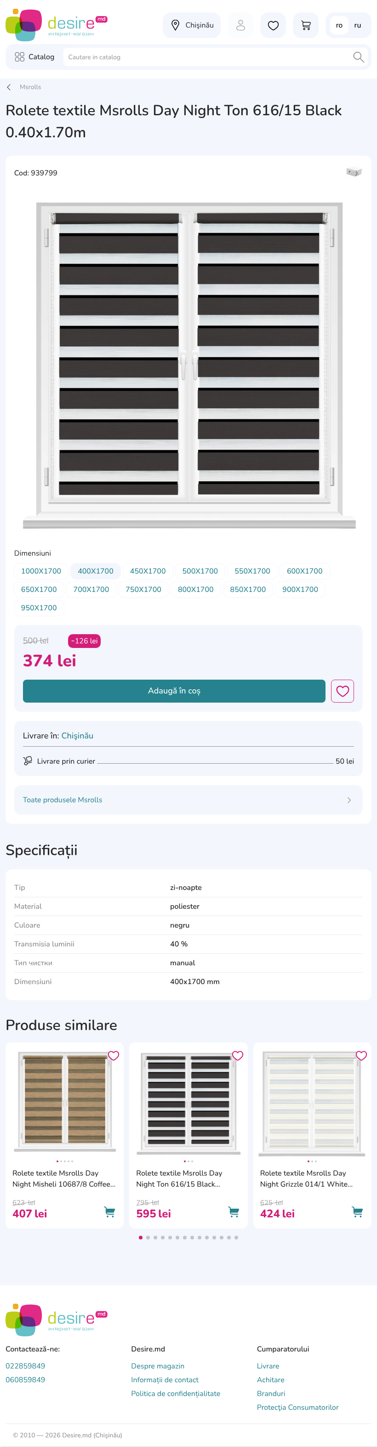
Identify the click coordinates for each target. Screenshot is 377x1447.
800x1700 (196, 590)
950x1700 (39, 608)
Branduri (271, 1394)
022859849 (25, 1366)
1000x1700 (41, 571)
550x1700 (252, 571)
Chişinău (77, 736)
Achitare (271, 1380)
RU (357, 25)
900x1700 (300, 590)
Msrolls (30, 87)
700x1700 (91, 590)
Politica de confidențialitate (175, 1394)
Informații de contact (165, 1380)
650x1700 (39, 590)
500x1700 (200, 571)
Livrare (268, 1366)
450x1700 (148, 571)
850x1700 (248, 590)
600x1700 (305, 571)
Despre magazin (157, 1366)
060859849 (25, 1380)
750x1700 (143, 590)
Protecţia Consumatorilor (298, 1407)
